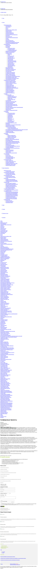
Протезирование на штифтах (11, 79)
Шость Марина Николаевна (10, 188)
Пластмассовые (8, 71)
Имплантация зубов (7, 25)
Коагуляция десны (9, 106)
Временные (10, 54)
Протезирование (7, 44)
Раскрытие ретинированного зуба (12, 43)
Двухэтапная (2, 233)
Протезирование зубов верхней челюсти (13, 76)
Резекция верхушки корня (10, 102)
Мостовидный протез (9, 67)
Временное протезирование (11, 51)
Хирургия (5, 93)
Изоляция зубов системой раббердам (12, 139)
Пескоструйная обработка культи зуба (12, 141)
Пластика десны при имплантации (12, 37)
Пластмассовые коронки (12, 61)
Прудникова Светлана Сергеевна (12, 195)
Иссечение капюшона (9, 108)
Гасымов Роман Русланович (11, 183)
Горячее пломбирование (10, 90)
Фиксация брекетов (11, 120)
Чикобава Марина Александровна (12, 181)
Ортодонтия (6, 111)
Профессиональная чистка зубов (11, 163)
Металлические (10, 58)
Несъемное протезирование (11, 69)
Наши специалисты (5, 168)
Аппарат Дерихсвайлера (10, 132)
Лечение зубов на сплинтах (10, 126)
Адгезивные (8, 46)
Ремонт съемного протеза (10, 74)
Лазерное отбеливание (10, 162)
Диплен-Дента (8, 151)
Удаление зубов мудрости (12, 96)
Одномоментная (9, 26)
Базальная (8, 35)
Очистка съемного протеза (10, 165)
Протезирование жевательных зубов (12, 78)
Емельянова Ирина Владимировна (12, 191)
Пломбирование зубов (10, 86)
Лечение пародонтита (4, 357)
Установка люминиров (10, 147)
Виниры (7, 134)
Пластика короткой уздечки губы (11, 104)
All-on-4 (7, 27)
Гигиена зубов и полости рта (11, 161)
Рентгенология (6, 153)
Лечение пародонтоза (9, 150)
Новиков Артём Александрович (11, 186)
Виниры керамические (12, 135)
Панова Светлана (9, 200)
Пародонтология (7, 149)
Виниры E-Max (8, 45)
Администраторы (7, 199)
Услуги (3, 22)
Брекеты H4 (10, 118)
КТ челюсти (8, 154)
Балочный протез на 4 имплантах (11, 34)
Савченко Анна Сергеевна (10, 179)
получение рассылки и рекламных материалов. (25, 504)
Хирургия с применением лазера (11, 110)
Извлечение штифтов (9, 91)
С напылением (10, 59)
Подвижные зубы (11, 95)
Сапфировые (10, 115)
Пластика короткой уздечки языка (11, 105)
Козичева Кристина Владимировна (12, 192)
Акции (3, 205)
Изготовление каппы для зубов (11, 122)
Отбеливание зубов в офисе (11, 164)
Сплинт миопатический (12, 127)
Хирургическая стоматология (9, 172)
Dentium (7, 38)
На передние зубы (11, 56)
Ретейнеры (8, 123)
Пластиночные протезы (10, 70)
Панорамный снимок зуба (10, 157)
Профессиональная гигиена (9, 189)
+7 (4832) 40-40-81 (3, 485)
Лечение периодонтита (10, 85)
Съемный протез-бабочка (10, 73)
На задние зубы (10, 57)
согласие (15, 503)
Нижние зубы (10, 98)
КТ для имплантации (9, 158)
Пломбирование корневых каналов (12, 88)
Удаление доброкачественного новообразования (14, 107)
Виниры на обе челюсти (12, 137)
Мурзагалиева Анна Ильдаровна (11, 193)
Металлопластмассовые (12, 60)
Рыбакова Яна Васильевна (10, 196)
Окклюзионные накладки (10, 125)
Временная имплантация (10, 41)
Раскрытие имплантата (10, 33)
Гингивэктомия (8, 100)
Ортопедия (6, 133)
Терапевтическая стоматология (9, 80)
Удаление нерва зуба (11, 99)
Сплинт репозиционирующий (13, 128)
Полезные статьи (5, 213)
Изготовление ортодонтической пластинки (13, 124)
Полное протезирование (10, 52)
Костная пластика (9, 36)
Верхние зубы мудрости (12, 97)
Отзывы (3, 209)
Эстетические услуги (7, 159)
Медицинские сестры (7, 190)
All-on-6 (7, 28)
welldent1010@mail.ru (4, 486)
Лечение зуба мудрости (10, 89)
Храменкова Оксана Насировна (11, 198)
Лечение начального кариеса (11, 81)
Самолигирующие (11, 119)
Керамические (10, 116)
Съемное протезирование (10, 72)
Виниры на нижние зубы (12, 136)
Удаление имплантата (10, 32)
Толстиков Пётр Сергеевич (10, 174)
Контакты (3, 217)
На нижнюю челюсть (11, 49)
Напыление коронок (3, 264)
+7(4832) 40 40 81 (3, 12)
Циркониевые (10, 66)
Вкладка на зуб (8, 144)
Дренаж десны (8, 109)
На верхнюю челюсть (11, 48)
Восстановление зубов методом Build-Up (13, 142)
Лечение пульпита (9, 84)
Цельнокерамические (11, 65)
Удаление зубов (8, 94)
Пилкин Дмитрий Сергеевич (11, 177)
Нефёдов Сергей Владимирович (11, 180)
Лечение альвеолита (9, 103)
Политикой (2, 504)
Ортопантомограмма (9, 156)
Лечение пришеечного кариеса (11, 83)
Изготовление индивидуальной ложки (12, 42)
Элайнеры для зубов (9, 131)
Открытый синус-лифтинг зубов (11, 29)
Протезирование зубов (8, 175)
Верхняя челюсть (9, 30)
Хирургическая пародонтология (11, 152)
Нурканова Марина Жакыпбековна (12, 194)
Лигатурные (2, 326)
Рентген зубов (8, 155)
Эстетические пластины (10, 145)
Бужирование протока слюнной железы (13, 148)
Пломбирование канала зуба (11, 87)
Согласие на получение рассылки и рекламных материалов (10, 559)
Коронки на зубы (9, 53)
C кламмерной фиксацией (12, 50)
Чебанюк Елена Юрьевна (10, 187)
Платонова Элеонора (9, 201)
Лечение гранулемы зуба (10, 92)
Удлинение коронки (11, 63)
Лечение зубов (6, 182)
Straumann (7, 39)
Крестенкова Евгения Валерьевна (12, 184)
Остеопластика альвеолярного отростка (13, 146)
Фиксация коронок (11, 64)
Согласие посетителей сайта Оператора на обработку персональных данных (13, 558)
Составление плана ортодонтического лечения (14, 130)
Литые (9, 55)
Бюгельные (8, 47)
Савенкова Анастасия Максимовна (6, 401)
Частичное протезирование (10, 75)
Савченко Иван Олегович (10, 171)
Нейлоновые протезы (9, 68)
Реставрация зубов (9, 140)
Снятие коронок (10, 62)
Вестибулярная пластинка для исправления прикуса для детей (17, 129)
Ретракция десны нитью (10, 138)
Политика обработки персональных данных (7, 556)
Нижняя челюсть (9, 31)
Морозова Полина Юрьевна (11, 185)
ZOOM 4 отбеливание (9, 160)
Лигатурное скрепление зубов (11, 101)
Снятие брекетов (11, 121)
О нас (3, 18)
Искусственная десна (9, 40)
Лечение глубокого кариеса (10, 82)
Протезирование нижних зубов (11, 77)
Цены (3, 552)
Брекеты (7, 112)
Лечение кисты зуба (3, 295)
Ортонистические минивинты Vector (12, 143)
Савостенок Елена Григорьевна (11, 197)
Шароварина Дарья (9, 202)
